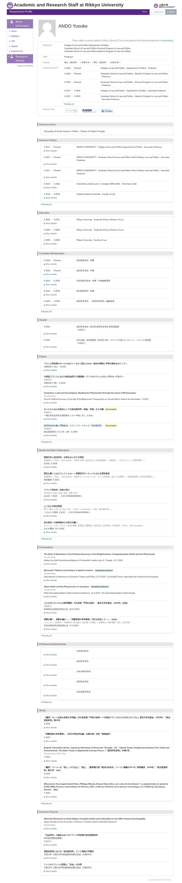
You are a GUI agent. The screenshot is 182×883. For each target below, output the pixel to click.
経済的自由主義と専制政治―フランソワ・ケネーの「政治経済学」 (74, 425)
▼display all (68, 104)
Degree (14, 46)
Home (144, 12)
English (171, 12)
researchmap (167, 40)
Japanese (159, 12)
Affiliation (15, 36)
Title (13, 41)
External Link (17, 51)
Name (14, 31)
